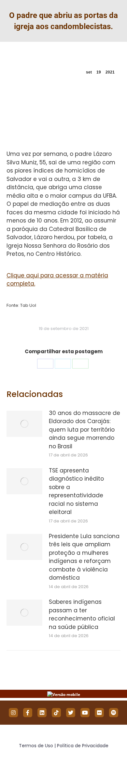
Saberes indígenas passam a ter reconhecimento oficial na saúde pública (82, 614)
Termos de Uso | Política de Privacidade (63, 745)
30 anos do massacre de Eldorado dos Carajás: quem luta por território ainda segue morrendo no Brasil (84, 429)
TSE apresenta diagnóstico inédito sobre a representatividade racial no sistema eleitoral (76, 491)
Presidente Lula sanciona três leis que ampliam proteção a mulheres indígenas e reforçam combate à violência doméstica (84, 557)
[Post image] (24, 424)
